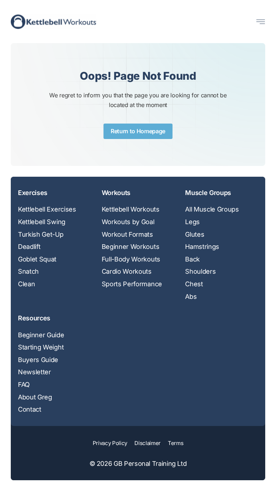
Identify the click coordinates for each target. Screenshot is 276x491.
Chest (194, 284)
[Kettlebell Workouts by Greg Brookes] (54, 21)
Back (192, 259)
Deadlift (29, 246)
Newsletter (34, 372)
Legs (192, 222)
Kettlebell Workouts (131, 209)
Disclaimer (147, 443)
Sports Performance (132, 284)
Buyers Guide (38, 359)
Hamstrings (202, 246)
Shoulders (200, 271)
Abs (191, 296)
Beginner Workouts (131, 246)
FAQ (24, 384)
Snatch (28, 271)
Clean (26, 284)
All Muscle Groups (212, 209)
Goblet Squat (37, 259)
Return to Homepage (138, 131)
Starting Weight (41, 347)
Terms (175, 443)
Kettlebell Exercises (47, 209)
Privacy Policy (110, 443)
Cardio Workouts (127, 271)
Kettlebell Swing (41, 222)
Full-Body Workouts (131, 259)
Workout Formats (127, 234)
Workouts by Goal (128, 222)
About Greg (35, 397)
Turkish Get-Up (41, 234)
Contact (29, 409)
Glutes (194, 234)
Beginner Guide (41, 335)
